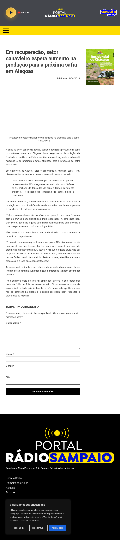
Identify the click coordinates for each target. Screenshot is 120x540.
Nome (10, 354)
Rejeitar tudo (38, 528)
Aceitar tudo (57, 528)
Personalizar (19, 528)
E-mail (10, 365)
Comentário (13, 323)
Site (8, 377)
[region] (38, 517)
